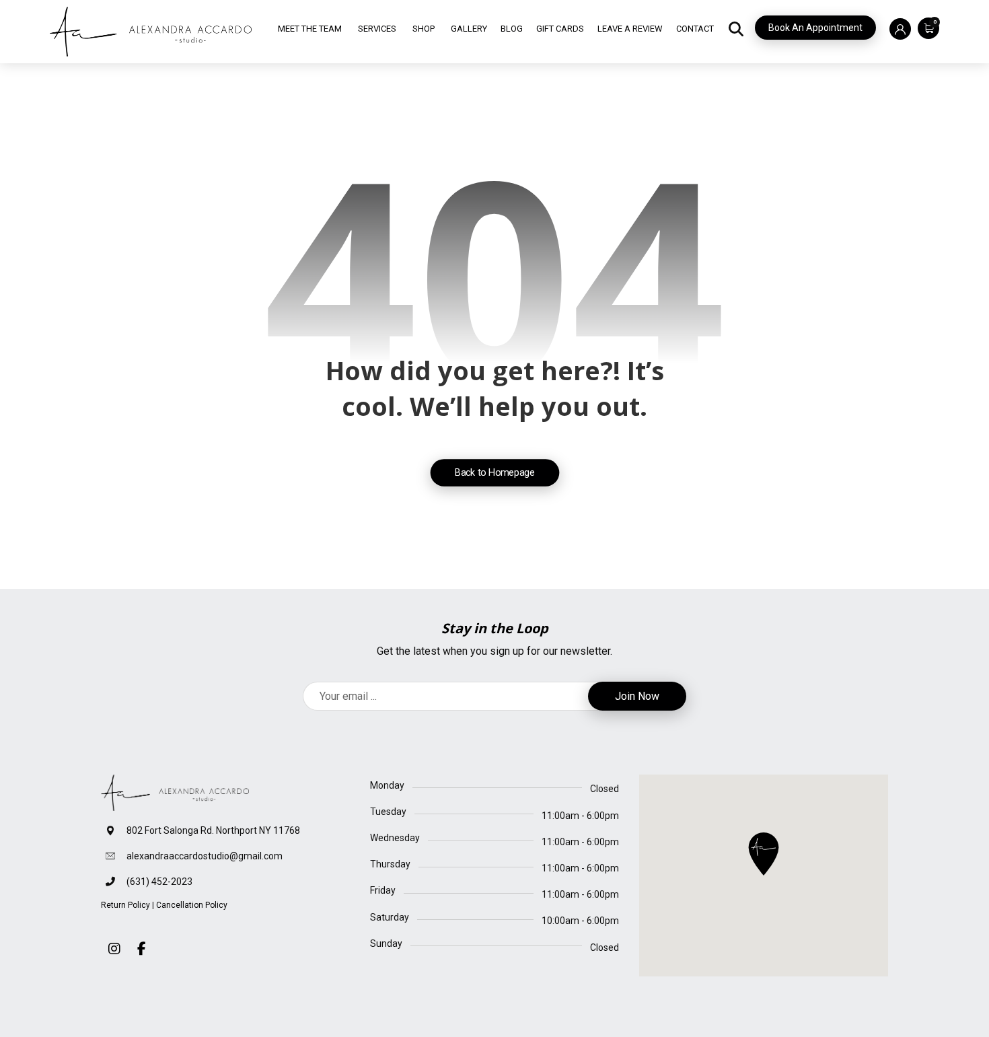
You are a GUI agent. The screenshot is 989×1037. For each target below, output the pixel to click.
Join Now (637, 696)
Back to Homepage (494, 472)
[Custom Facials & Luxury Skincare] (151, 32)
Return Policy (125, 905)
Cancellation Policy (191, 905)
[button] (925, 27)
